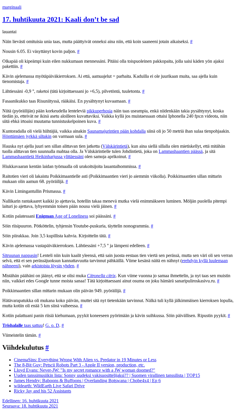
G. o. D (52, 325)
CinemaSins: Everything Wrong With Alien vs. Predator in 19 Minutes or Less (85, 359)
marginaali (11, 7)
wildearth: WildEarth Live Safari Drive (49, 385)
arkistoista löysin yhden (53, 265)
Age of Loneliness (62, 216)
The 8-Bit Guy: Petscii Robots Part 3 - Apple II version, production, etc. (79, 364)
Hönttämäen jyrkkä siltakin (26, 136)
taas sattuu (22, 325)
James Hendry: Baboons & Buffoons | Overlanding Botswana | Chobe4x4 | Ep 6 (87, 380)
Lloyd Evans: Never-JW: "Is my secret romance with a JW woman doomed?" (84, 370)
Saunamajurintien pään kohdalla (116, 131)
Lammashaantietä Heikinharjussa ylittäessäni (43, 156)
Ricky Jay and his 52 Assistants (42, 390)
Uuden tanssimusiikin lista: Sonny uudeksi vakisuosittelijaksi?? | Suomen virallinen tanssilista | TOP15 (107, 375)
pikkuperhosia (99, 110)
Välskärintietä (114, 146)
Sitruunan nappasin (19, 255)
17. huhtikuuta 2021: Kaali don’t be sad (60, 19)
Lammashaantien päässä (181, 151)
